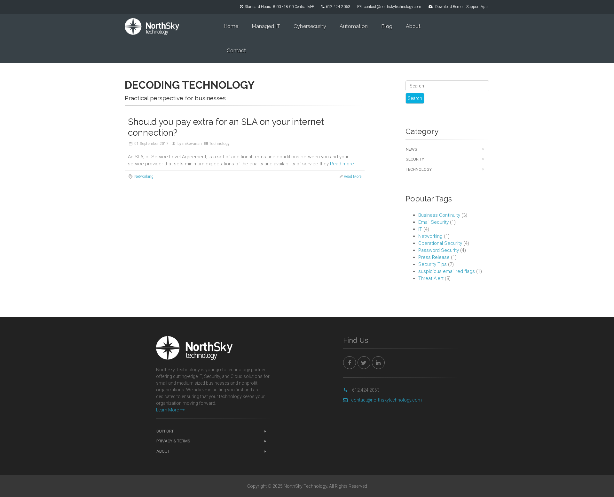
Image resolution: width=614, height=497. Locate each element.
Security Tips (432, 264)
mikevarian (192, 143)
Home (231, 26)
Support (165, 431)
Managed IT (266, 26)
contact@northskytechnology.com (392, 6)
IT (420, 229)
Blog (386, 26)
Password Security (438, 250)
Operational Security (440, 243)
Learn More (167, 409)
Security (415, 159)
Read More (352, 176)
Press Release (434, 257)
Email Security (433, 222)
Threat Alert (431, 278)
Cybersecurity (310, 26)
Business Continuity (439, 215)
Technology (219, 143)
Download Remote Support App (461, 6)
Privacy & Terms (173, 441)
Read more (342, 164)
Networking (144, 176)
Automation (354, 26)
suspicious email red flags (446, 271)
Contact (236, 51)
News (411, 149)
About (413, 26)
